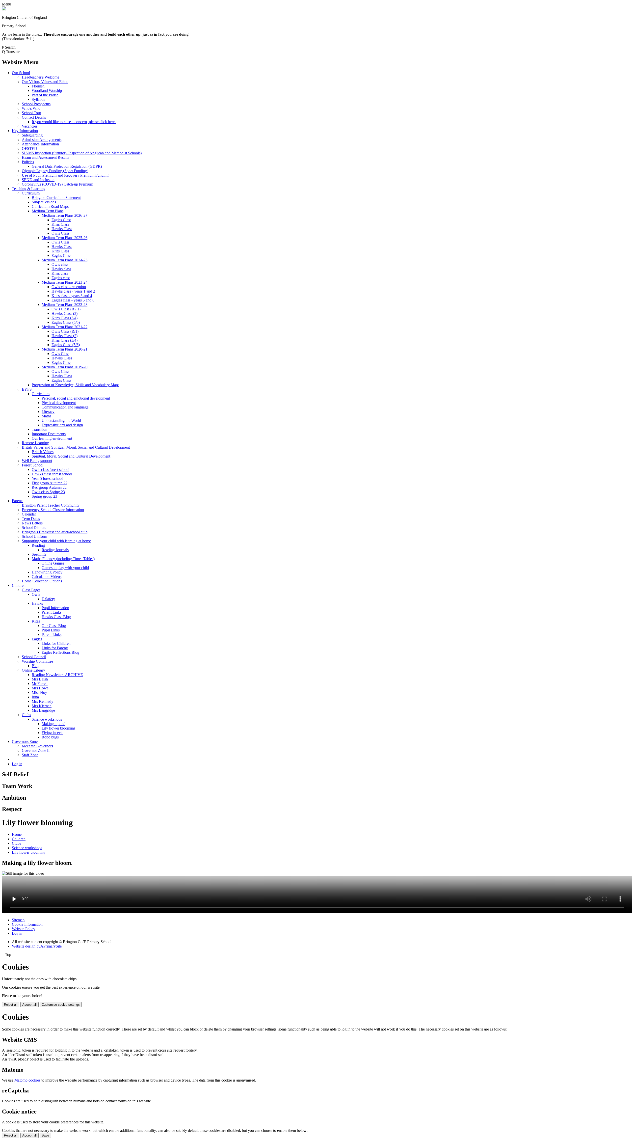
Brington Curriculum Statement (56, 197)
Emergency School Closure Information (53, 510)
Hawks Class (62, 229)
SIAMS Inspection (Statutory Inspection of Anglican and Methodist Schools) (82, 153)
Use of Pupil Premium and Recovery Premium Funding (65, 175)
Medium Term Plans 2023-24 (64, 282)
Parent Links (51, 612)
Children (19, 585)
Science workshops (47, 719)
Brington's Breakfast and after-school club (54, 532)
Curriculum (31, 193)
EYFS (27, 389)
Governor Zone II (36, 750)
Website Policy (23, 929)
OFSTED (29, 148)
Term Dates (31, 518)
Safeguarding (32, 135)
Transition (39, 429)
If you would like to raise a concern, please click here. (74, 122)
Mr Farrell (40, 683)
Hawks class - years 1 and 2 (73, 291)
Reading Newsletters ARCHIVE (57, 675)
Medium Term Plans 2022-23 (64, 304)
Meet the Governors (37, 746)
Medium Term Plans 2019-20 (64, 367)
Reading (38, 545)
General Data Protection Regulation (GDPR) (67, 166)
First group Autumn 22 (49, 483)
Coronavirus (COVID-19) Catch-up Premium (57, 184)
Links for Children (56, 643)
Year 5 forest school (47, 478)
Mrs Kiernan (42, 706)
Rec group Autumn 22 (49, 487)
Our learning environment (52, 438)
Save (45, 1135)
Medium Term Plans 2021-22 (64, 327)
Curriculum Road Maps (50, 206)
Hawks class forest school (52, 474)
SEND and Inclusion (38, 180)
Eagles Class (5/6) (66, 322)
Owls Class (60, 233)
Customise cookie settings (61, 1004)
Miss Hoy (39, 692)
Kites (36, 621)
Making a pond (53, 724)
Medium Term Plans (47, 211)
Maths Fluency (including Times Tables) (63, 559)
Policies (28, 162)
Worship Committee (37, 661)
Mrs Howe (40, 688)
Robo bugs (50, 737)
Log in (17, 764)
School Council (34, 657)
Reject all (10, 1004)
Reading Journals (55, 550)
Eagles (37, 639)
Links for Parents (55, 648)
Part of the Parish (45, 95)
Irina (35, 697)
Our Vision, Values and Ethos (45, 82)
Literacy (48, 411)
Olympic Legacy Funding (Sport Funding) (55, 171)
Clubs (26, 715)
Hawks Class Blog (56, 617)
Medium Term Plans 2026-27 (64, 215)
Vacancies (29, 126)
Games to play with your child (65, 568)
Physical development (59, 403)
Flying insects (52, 733)
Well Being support (37, 461)
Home (17, 834)
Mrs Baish (40, 679)
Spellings (39, 554)
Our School (21, 73)
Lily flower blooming (58, 728)
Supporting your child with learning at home (56, 541)
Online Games (53, 563)
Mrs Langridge (43, 710)
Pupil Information (55, 608)
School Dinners (34, 527)
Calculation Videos (46, 576)
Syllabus (38, 99)
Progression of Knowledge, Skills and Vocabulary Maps (75, 385)
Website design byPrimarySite (37, 946)
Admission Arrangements (41, 139)
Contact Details (34, 117)
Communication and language (65, 407)
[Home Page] (4, 9)
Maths (46, 416)
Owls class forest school (50, 469)
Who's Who (31, 108)
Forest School (32, 465)
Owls (36, 594)
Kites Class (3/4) (65, 318)
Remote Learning (35, 443)
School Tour (31, 113)
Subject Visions (44, 202)
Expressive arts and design (62, 425)
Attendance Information (40, 144)
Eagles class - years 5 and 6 (73, 300)
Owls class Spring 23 (48, 492)
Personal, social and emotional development (76, 398)
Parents (17, 501)
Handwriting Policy (47, 572)
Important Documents (49, 434)
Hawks (37, 603)
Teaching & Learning (28, 189)
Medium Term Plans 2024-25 (64, 260)
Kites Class (60, 224)
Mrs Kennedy (42, 701)
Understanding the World (61, 420)
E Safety (48, 599)
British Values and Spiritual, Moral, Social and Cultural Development (76, 447)
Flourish (38, 86)
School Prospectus (36, 104)
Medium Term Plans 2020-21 (64, 349)
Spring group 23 (44, 496)
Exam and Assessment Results (45, 157)
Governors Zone (25, 741)
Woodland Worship (47, 90)
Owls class (60, 264)
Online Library (33, 670)
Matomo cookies (27, 1080)
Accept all (29, 1004)
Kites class (60, 273)
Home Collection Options (42, 581)
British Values (42, 452)
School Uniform (34, 536)
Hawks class (61, 269)
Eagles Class (61, 220)
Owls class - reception (69, 287)
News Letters (32, 523)
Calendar (29, 514)
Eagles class (61, 278)
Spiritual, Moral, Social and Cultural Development (71, 456)
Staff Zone (30, 755)
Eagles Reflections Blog (60, 652)
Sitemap (18, 920)
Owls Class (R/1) (65, 331)
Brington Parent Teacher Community (50, 505)
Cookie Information (27, 924)
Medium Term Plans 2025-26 (64, 238)
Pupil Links (51, 630)
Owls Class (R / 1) (66, 309)
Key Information (25, 131)
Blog (35, 666)
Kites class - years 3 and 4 (72, 296)
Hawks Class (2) (65, 313)
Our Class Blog (54, 626)
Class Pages (31, 590)
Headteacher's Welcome (40, 77)
